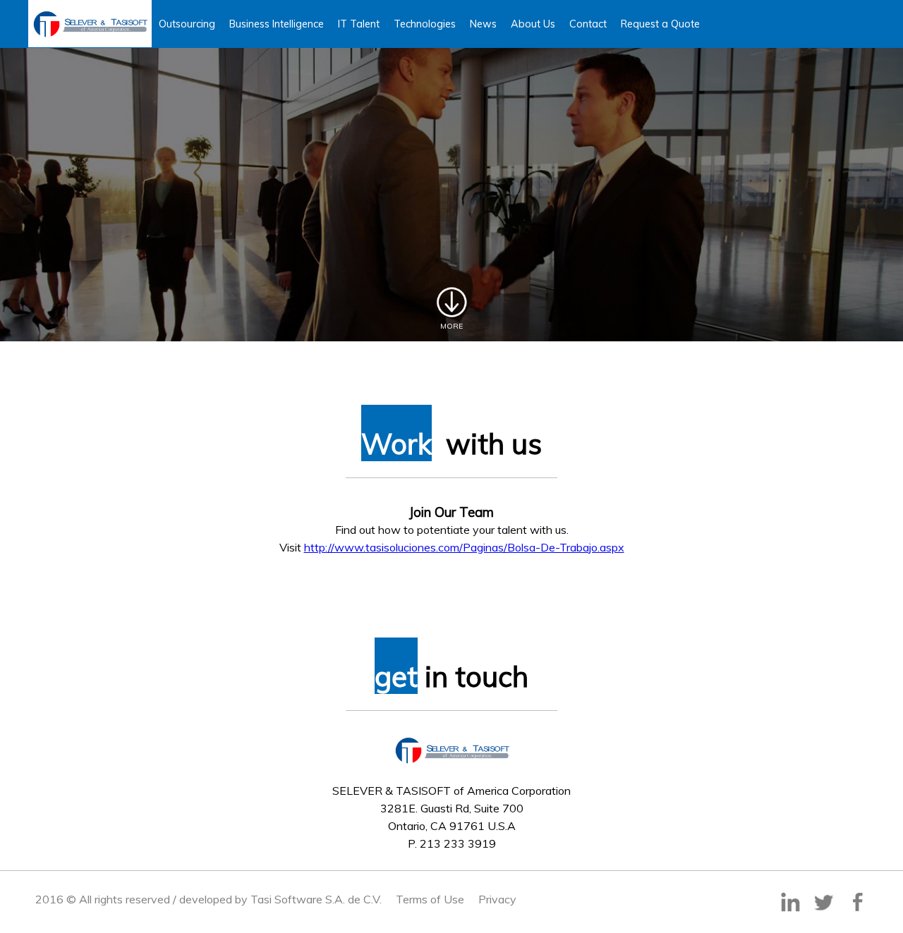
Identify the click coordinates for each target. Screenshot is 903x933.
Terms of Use (430, 899)
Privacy (497, 899)
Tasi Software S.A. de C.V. (316, 899)
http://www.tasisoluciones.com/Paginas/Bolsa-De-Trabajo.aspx (464, 547)
